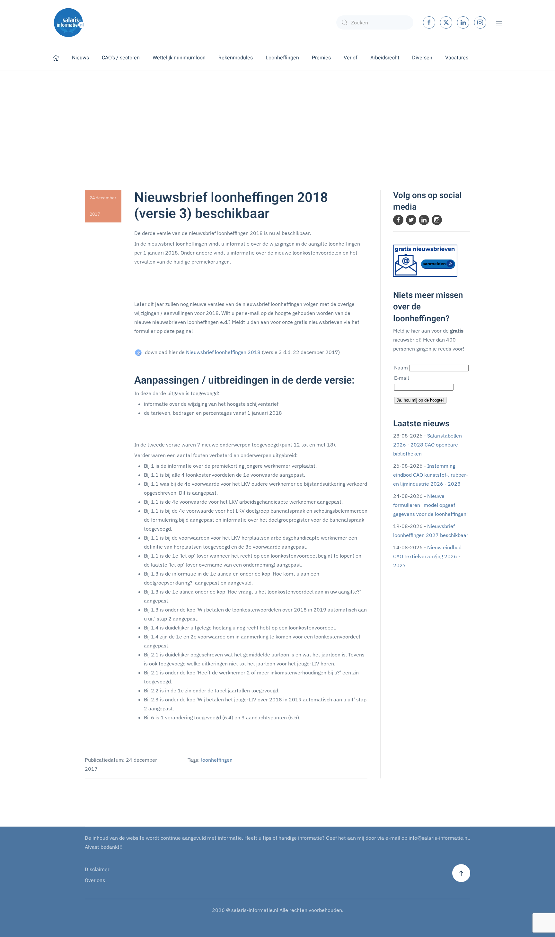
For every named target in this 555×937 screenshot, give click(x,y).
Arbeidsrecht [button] (384, 58)
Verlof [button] (350, 58)
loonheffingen (217, 760)
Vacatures (456, 58)
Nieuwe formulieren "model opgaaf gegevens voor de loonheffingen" (431, 505)
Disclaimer (97, 869)
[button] (499, 22)
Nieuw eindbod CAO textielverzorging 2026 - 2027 (427, 556)
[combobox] (374, 22)
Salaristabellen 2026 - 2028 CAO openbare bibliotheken (427, 444)
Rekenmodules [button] (235, 58)
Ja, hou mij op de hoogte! (420, 400)
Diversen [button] (422, 58)
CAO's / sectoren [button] (121, 58)
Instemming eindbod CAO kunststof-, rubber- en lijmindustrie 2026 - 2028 (430, 475)
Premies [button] (321, 58)
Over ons (95, 880)
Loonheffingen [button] (282, 58)
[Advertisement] (277, 119)
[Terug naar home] (69, 22)
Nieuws (80, 58)
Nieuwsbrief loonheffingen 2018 (223, 352)
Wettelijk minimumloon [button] (179, 58)
